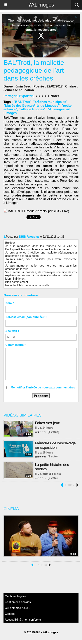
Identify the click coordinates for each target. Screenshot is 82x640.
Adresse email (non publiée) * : (26, 317)
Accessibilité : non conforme (23, 619)
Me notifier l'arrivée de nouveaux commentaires (43, 387)
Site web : (12, 331)
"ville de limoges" (32, 109)
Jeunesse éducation (18, 90)
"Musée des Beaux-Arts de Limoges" (31, 105)
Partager (10, 96)
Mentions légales (15, 596)
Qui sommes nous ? (17, 608)
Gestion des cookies (18, 602)
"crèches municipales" (50, 102)
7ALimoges (41, 5)
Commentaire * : (16, 344)
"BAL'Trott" (22, 102)
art (68, 109)
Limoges (10, 113)
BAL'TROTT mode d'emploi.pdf (30, 211)
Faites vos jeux (47, 423)
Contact (10, 613)
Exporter (26, 96)
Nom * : (10, 303)
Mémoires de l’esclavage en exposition (55, 445)
